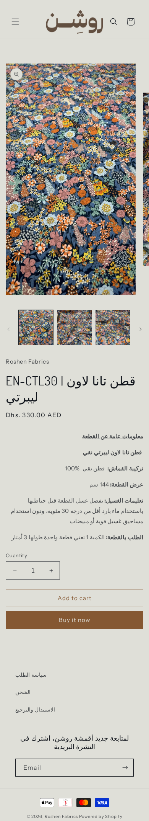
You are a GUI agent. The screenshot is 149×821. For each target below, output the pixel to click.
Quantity (16, 555)
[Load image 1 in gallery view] (36, 327)
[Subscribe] (125, 768)
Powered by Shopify (101, 816)
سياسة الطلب (31, 674)
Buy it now (75, 620)
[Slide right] (140, 329)
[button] (15, 21)
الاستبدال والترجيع (35, 709)
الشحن (23, 692)
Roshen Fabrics (61, 816)
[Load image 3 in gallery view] (113, 327)
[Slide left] (8, 329)
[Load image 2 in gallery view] (74, 327)
